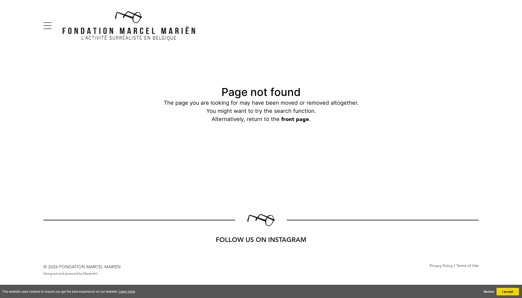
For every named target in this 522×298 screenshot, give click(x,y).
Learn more (127, 291)
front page (295, 119)
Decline (489, 291)
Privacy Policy (441, 265)
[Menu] (47, 25)
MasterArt (90, 274)
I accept (507, 291)
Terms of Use (467, 265)
